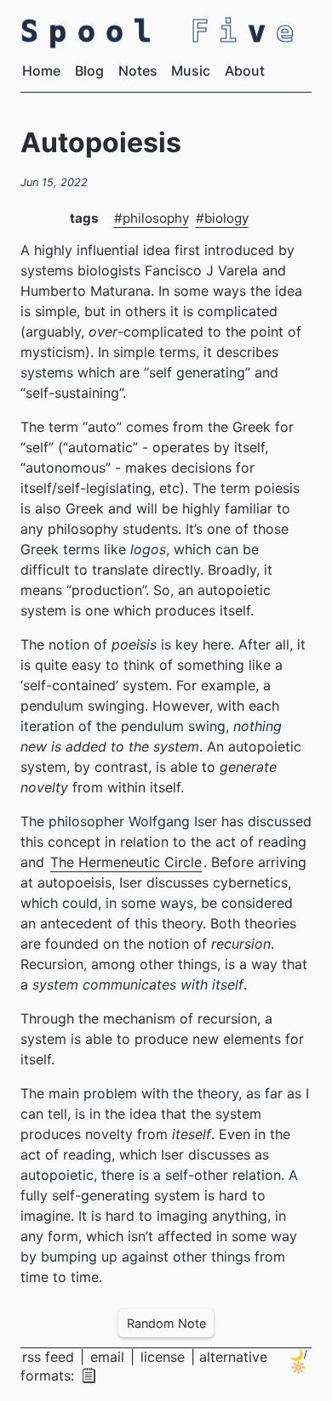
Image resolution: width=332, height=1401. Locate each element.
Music (190, 70)
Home (41, 70)
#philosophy (151, 218)
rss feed (50, 1356)
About (245, 70)
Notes (137, 70)
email (109, 1356)
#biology (222, 218)
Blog (89, 70)
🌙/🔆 (298, 1361)
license (162, 1356)
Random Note (166, 1323)
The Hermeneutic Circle (126, 862)
